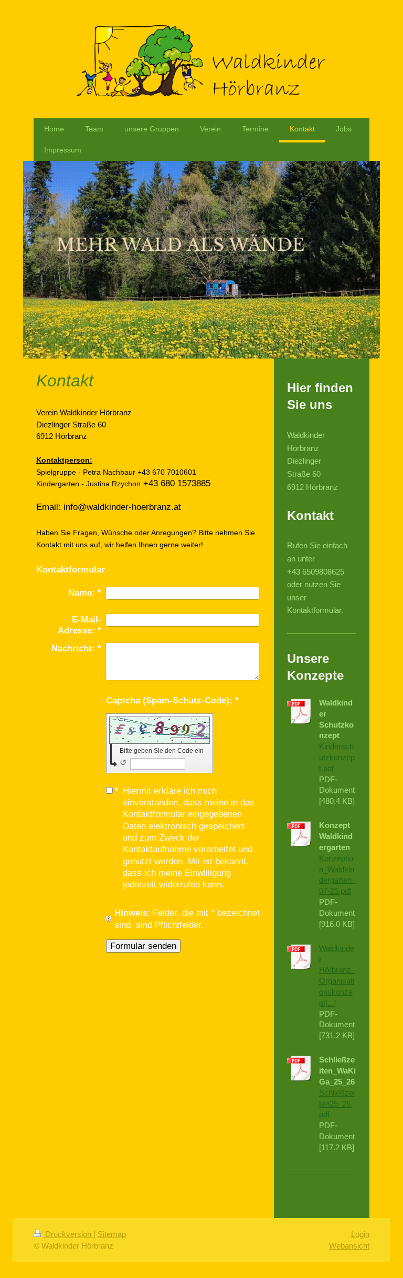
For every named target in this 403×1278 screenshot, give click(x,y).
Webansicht (349, 1245)
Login (360, 1234)
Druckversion (68, 1234)
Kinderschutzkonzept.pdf (337, 757)
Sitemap (112, 1234)
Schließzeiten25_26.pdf (337, 1103)
